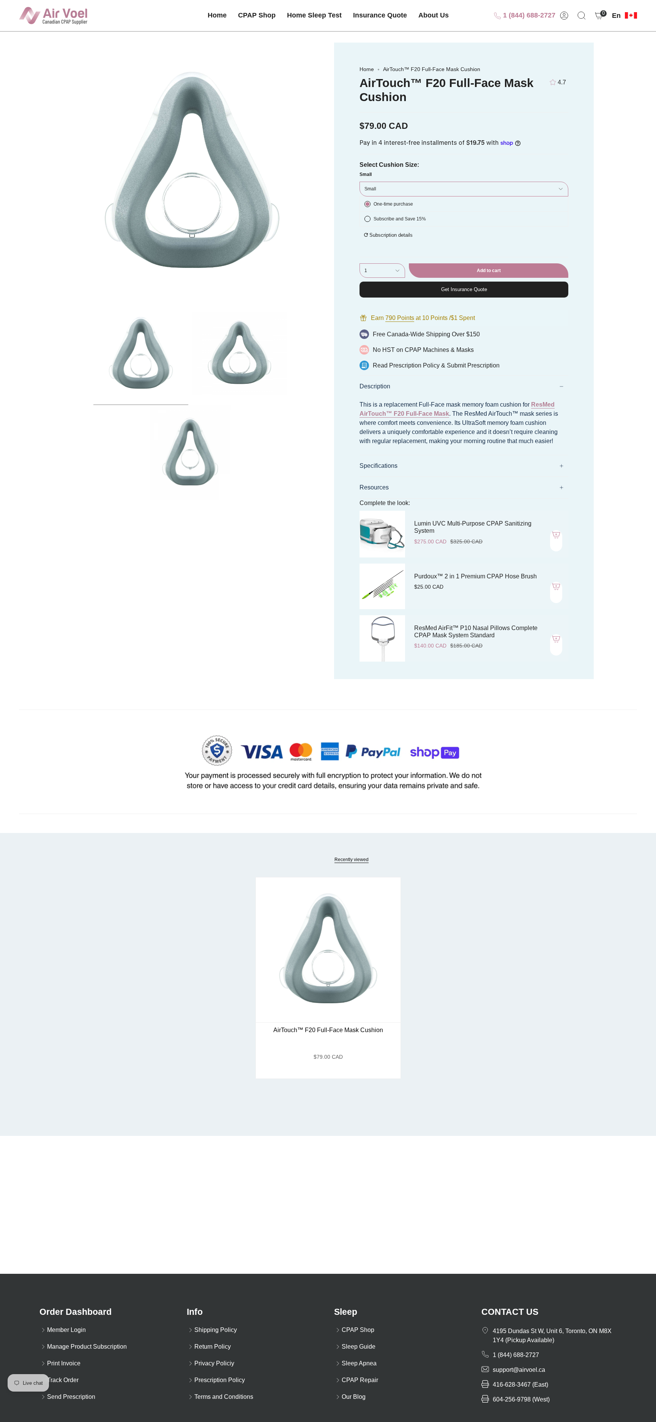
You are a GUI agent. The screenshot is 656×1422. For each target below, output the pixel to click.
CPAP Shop (358, 1330)
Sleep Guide (358, 1346)
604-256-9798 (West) (521, 1399)
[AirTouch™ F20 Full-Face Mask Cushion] (328, 949)
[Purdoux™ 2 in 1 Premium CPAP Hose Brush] (382, 586)
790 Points (399, 318)
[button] (256, 15)
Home (367, 69)
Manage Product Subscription (87, 1346)
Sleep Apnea (359, 1363)
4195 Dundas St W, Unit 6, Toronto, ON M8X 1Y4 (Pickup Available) (552, 1335)
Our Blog (354, 1396)
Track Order (63, 1380)
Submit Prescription (473, 365)
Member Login (66, 1330)
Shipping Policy (215, 1330)
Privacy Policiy (214, 1363)
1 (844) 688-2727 (528, 15)
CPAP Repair (360, 1380)
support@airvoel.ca (519, 1370)
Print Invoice (63, 1363)
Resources (374, 487)
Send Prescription (71, 1396)
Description (375, 386)
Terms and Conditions (223, 1396)
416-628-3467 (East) (520, 1384)
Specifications (378, 465)
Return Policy (212, 1346)
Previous (62, 172)
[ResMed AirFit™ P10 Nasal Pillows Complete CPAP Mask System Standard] (382, 638)
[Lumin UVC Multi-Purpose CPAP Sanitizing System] (382, 534)
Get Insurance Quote (464, 289)
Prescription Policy (414, 365)
